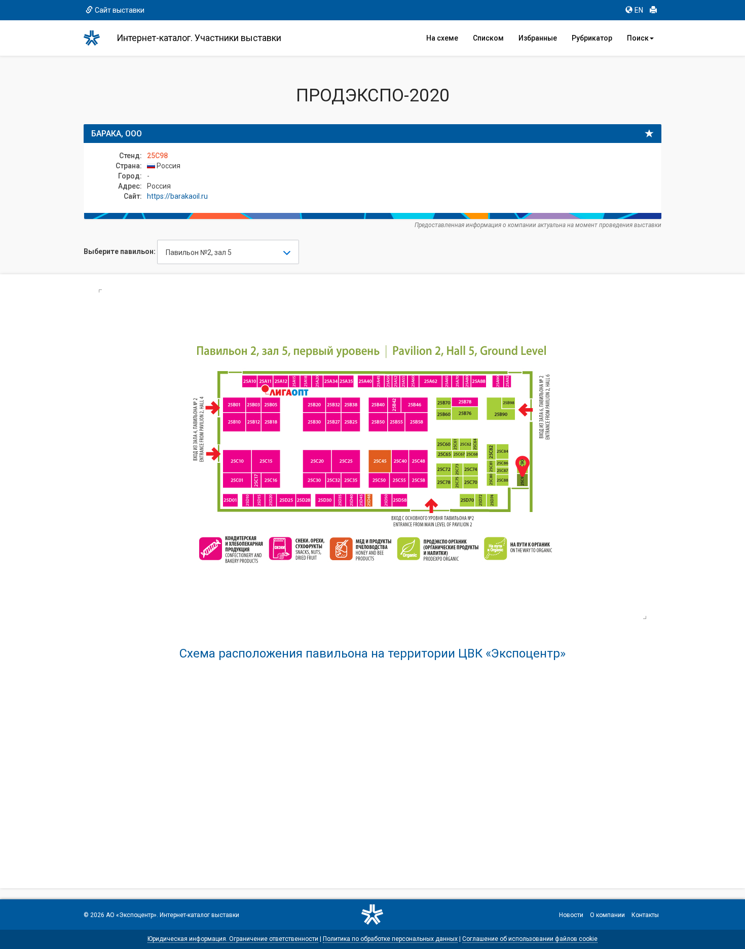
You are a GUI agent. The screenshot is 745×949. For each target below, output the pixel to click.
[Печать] (653, 10)
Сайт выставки (119, 10)
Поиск (638, 38)
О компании (607, 915)
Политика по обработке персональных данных (390, 938)
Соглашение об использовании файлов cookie (530, 938)
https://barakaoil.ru (177, 196)
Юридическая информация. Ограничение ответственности (232, 938)
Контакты (645, 915)
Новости (571, 915)
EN (639, 10)
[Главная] (96, 38)
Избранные (537, 38)
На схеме (442, 38)
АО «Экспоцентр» (131, 915)
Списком (488, 38)
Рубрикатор (592, 38)
